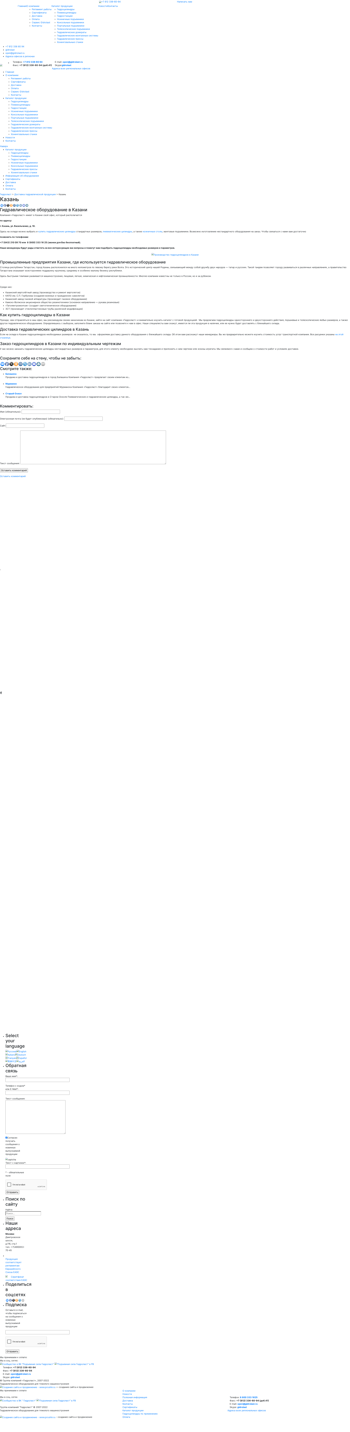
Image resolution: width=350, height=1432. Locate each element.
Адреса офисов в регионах (20, 56)
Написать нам (184, 1)
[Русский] (11, 1051)
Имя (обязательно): (10, 411)
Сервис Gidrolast (41, 22)
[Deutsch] (20, 1054)
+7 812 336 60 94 (14, 46)
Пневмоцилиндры (66, 12)
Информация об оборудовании (22, 175)
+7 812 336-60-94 (111, 1)
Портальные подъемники (70, 25)
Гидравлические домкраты (71, 32)
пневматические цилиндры (117, 231)
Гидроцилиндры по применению (140, 1413)
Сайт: (3, 425)
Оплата (36, 19)
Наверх (4, 146)
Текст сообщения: (10, 463)
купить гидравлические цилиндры (57, 231)
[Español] (21, 1058)
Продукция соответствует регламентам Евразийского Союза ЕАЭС (13, 1265)
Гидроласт (5, 194)
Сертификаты (39, 12)
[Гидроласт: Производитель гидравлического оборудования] (1, 65)
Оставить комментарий (13, 476)
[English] (21, 1051)
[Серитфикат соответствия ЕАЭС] (16, 1278)
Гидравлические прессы (70, 38)
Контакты (37, 25)
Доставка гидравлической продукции (35, 194)
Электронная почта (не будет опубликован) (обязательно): (32, 418)
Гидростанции (65, 15)
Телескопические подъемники (73, 29)
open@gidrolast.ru (14, 53)
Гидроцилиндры (66, 9)
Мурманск (11, 383)
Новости (103, 6)
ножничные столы (152, 231)
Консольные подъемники (70, 22)
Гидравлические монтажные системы (77, 35)
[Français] (10, 1058)
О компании (32, 6)
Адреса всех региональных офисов (247, 1410)
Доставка (37, 15)
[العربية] (20, 1061)
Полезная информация (134, 1397)
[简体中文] (10, 1061)
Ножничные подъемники (70, 19)
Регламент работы (42, 9)
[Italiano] (10, 1054)
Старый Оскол (13, 393)
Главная (22, 6)
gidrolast (10, 49)
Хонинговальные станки (70, 42)
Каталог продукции (62, 6)
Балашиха (10, 373)
